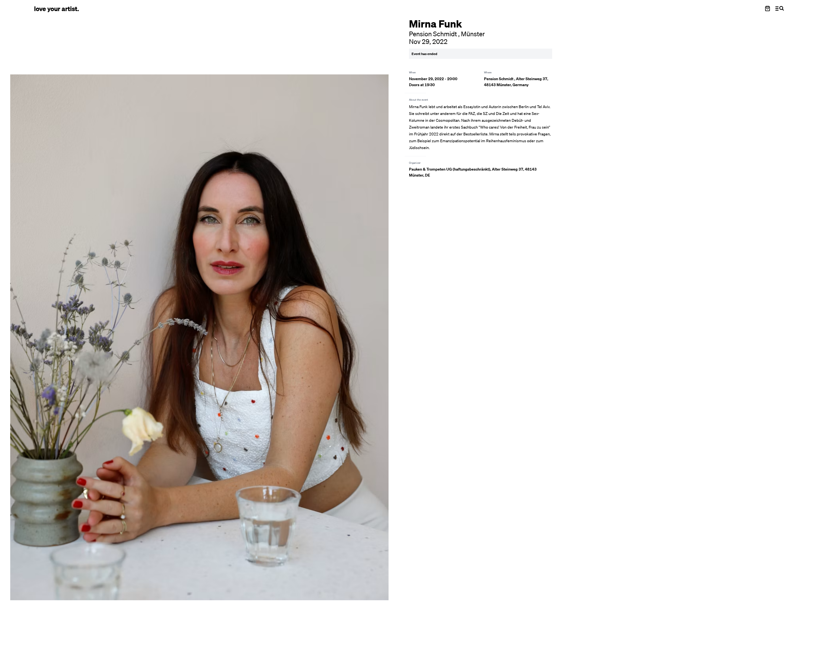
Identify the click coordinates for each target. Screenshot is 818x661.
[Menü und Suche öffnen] (779, 8)
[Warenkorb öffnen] (767, 8)
